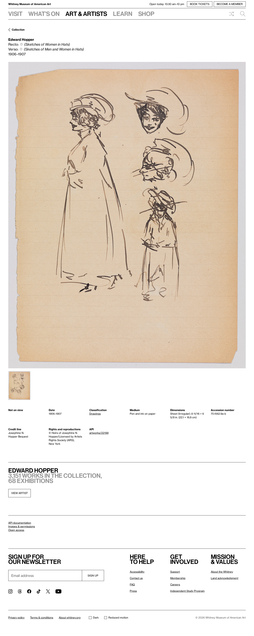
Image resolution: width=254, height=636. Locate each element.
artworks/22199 (99, 432)
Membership (177, 578)
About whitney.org (70, 617)
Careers (175, 584)
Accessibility (137, 571)
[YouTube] (58, 591)
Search (241, 13)
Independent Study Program (187, 590)
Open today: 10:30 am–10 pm (166, 4)
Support (175, 571)
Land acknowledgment (224, 578)
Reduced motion (118, 617)
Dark (96, 617)
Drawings (95, 413)
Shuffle (231, 13)
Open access (16, 530)
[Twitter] (48, 591)
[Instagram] (10, 591)
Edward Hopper (21, 39)
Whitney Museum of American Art (29, 4)
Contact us (136, 578)
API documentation (19, 522)
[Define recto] (21, 44)
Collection (18, 29)
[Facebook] (29, 591)
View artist (19, 493)
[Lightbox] (127, 215)
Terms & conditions (41, 617)
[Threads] (19, 591)
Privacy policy (16, 617)
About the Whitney (222, 571)
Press (133, 590)
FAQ (132, 584)
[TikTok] (38, 591)
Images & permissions (21, 526)
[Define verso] (21, 49)
